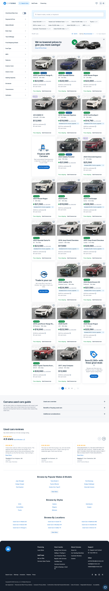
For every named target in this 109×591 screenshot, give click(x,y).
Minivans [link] (54, 510)
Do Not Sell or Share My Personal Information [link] (58, 584)
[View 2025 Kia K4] (69, 198)
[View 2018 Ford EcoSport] (94, 115)
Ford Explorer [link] (20, 487)
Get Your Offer (44, 291)
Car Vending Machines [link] (77, 553)
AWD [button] (86, 25)
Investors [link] (22, 574)
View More (55, 491)
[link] (19, 439)
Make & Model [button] (10, 25)
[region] (43, 63)
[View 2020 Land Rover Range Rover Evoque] (43, 74)
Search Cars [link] (8, 574)
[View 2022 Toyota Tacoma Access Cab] (43, 364)
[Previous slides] (99, 438)
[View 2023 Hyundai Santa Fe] (43, 240)
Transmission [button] (10, 89)
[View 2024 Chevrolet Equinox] (94, 157)
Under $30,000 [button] (73, 25)
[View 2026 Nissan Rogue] (94, 74)
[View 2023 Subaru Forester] (69, 157)
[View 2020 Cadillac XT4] (69, 282)
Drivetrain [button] (8, 83)
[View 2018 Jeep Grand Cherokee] (69, 240)
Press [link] (34, 574)
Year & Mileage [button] (10, 36)
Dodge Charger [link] (19, 484)
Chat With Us (93, 552)
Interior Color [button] (9, 71)
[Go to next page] (78, 388)
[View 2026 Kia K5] (69, 324)
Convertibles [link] (19, 507)
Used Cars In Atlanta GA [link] (20, 521)
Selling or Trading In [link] (59, 553)
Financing (43, 3)
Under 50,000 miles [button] (79, 21)
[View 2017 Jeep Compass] (69, 364)
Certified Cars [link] (58, 561)
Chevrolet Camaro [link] (89, 487)
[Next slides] (104, 438)
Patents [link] (29, 574)
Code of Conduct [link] (75, 584)
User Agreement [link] (9, 584)
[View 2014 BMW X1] (43, 115)
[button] (102, 3)
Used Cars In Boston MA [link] (20, 524)
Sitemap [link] (16, 574)
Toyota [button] (94, 21)
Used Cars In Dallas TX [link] (54, 527)
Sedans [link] (54, 504)
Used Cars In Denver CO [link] (89, 527)
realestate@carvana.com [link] (95, 566)
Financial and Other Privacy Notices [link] (23, 584)
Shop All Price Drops (41, 48)
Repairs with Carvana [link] (60, 558)
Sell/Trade (34, 3)
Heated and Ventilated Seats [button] (59, 21)
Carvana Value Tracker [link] (43, 561)
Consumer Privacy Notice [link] (40, 584)
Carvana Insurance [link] (59, 564)
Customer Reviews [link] (76, 555)
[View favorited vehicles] (96, 3)
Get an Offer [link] (40, 558)
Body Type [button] (9, 31)
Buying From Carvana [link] (60, 550)
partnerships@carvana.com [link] (96, 561)
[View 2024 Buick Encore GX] (94, 282)
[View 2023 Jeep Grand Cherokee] (94, 240)
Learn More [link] (40, 550)
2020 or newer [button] (39, 25)
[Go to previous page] (59, 388)
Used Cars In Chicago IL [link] (20, 527)
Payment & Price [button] (10, 19)
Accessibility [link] (96, 584)
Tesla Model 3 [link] (55, 481)
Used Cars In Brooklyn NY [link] (54, 524)
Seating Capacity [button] (10, 77)
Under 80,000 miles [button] (61, 28)
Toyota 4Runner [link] (54, 484)
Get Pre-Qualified (43, 167)
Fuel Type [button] (8, 48)
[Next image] (54, 63)
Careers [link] (73, 558)
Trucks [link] (20, 510)
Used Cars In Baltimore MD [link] (89, 521)
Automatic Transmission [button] (42, 28)
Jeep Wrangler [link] (20, 481)
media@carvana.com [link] (94, 563)
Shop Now (94, 376)
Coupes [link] (89, 507)
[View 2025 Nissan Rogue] (94, 324)
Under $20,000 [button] (39, 21)
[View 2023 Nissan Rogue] (43, 198)
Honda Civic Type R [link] (54, 487)
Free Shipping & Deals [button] (12, 42)
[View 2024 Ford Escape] (94, 198)
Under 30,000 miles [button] (56, 25)
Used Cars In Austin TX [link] (54, 521)
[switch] (24, 13)
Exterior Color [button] (10, 66)
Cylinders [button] (8, 95)
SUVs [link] (19, 504)
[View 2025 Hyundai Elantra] (69, 74)
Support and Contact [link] (96, 550)
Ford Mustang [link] (89, 481)
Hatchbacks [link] (89, 504)
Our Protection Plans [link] (60, 555)
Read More (9, 455)
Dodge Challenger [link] (89, 484)
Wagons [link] (54, 507)
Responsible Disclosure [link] (86, 584)
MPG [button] (7, 54)
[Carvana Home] (8, 549)
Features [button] (8, 60)
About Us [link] (73, 550)
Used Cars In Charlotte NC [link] (89, 524)
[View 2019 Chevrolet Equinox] (69, 115)
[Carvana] (9, 3)
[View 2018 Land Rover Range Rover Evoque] (43, 324)
